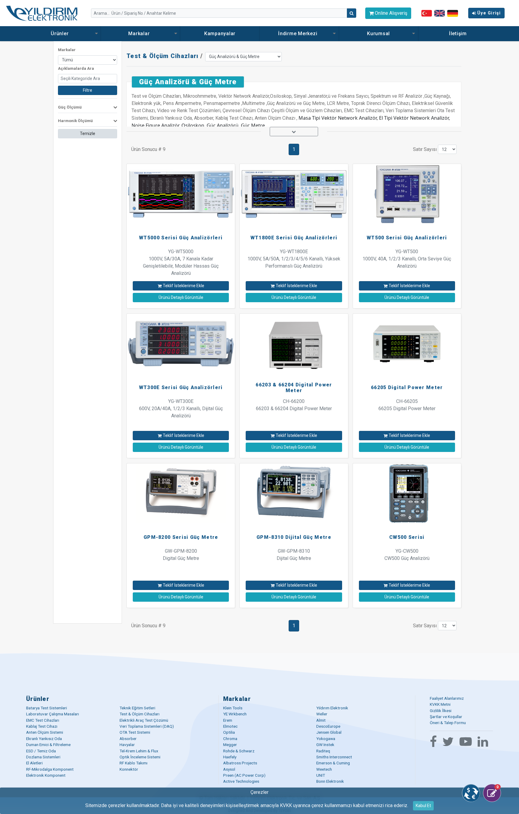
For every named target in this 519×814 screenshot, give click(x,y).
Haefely (229, 756)
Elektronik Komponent (45, 775)
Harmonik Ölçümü (75, 120)
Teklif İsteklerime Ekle (183, 285)
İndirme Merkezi (298, 33)
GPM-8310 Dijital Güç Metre (293, 537)
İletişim (458, 33)
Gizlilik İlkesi (440, 710)
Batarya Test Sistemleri (46, 707)
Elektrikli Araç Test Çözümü (144, 720)
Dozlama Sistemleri (43, 756)
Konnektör (129, 769)
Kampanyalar (219, 33)
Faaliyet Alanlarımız (447, 698)
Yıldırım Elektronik (332, 707)
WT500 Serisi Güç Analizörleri (407, 238)
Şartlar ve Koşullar (446, 716)
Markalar (139, 33)
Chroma (230, 738)
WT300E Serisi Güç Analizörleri (181, 387)
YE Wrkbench (235, 713)
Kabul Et (423, 805)
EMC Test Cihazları (42, 720)
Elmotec (230, 726)
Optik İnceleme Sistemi (140, 756)
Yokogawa (325, 738)
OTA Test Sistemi (135, 732)
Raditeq (323, 750)
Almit (321, 720)
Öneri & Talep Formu (448, 722)
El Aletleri (34, 762)
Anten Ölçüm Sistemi (44, 732)
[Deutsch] (452, 13)
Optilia (229, 732)
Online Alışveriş (390, 13)
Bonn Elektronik (330, 781)
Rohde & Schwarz (238, 750)
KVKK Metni (440, 704)
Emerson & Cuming (333, 762)
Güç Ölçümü (70, 107)
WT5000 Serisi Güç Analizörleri (181, 238)
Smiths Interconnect (334, 756)
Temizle (87, 133)
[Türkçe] (426, 13)
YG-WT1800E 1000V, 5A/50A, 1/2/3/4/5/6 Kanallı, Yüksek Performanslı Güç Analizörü (293, 259)
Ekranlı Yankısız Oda (44, 738)
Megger (230, 744)
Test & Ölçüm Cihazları (162, 56)
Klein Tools (232, 707)
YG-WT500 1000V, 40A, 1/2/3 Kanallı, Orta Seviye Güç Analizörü (407, 259)
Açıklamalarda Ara (76, 68)
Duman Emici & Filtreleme (48, 744)
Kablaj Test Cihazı (41, 726)
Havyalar (127, 744)
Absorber (128, 738)
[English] (439, 13)
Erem (227, 720)
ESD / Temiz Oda (41, 750)
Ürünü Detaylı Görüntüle (181, 297)
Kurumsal (378, 33)
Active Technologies (241, 781)
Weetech (324, 769)
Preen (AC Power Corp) (244, 775)
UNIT (320, 775)
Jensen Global (328, 732)
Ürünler (60, 33)
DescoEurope (328, 726)
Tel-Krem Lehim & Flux (139, 750)
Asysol (229, 769)
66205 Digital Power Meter (407, 387)
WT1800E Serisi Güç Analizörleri (293, 238)
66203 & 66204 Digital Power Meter (294, 387)
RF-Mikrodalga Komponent (50, 769)
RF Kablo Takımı (133, 762)
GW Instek (325, 744)
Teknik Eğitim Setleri (137, 707)
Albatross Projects (240, 762)
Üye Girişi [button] (489, 13)
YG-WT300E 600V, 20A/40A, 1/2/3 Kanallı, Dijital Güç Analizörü (181, 408)
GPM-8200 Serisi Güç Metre (181, 537)
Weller (321, 713)
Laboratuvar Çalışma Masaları (52, 713)
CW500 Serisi (407, 537)
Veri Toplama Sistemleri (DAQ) (147, 726)
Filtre (87, 90)
